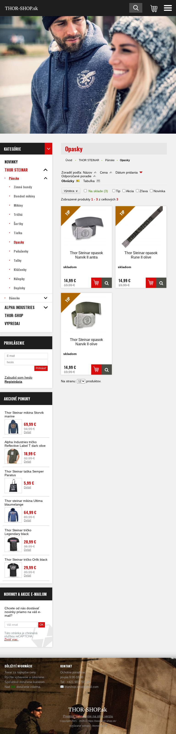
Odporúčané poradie (76, 176)
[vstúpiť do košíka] (153, 8)
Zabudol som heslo (18, 377)
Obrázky (67, 181)
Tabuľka (89, 181)
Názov (87, 172)
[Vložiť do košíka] (96, 283)
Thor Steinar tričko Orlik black (26, 559)
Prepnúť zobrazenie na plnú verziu (88, 716)
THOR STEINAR (89, 160)
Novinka (159, 191)
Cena (104, 172)
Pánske (110, 160)
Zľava (144, 191)
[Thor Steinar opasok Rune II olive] (161, 283)
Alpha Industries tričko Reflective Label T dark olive (25, 443)
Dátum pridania (127, 172)
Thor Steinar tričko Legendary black (18, 532)
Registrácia (13, 381)
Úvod (69, 160)
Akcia (130, 191)
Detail (27, 432)
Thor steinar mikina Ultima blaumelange (24, 502)
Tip (118, 191)
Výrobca (71, 191)
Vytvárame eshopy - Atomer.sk (86, 725)
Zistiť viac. (11, 639)
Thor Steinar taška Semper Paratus (24, 473)
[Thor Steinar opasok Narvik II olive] (107, 369)
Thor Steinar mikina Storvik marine (24, 414)
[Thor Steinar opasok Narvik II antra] (107, 283)
